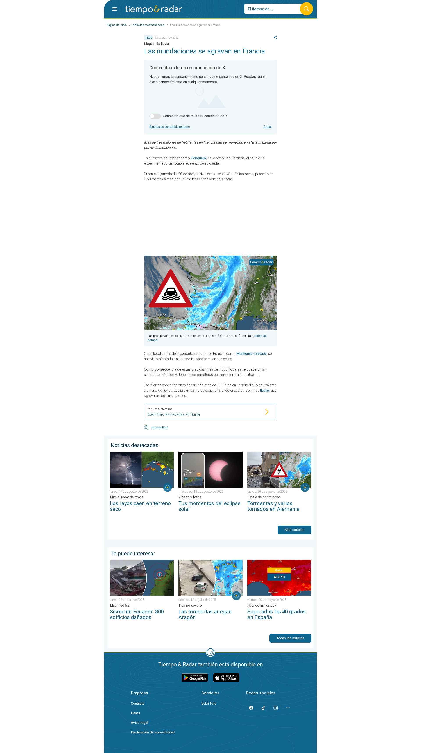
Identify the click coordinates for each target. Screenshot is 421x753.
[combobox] (275, 9)
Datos (268, 126)
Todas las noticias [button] (290, 638)
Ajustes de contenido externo (169, 126)
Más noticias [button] (294, 530)
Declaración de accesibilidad (153, 732)
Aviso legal (139, 723)
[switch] (155, 116)
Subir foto (208, 703)
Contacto (137, 703)
